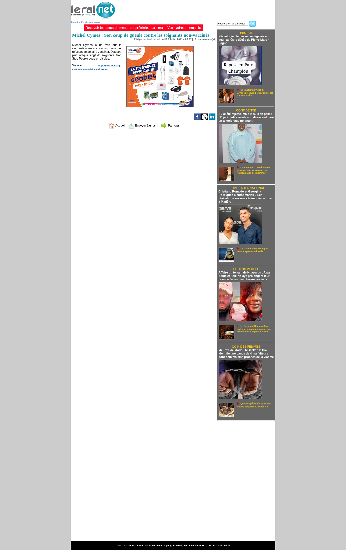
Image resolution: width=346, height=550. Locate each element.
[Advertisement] (202, 9)
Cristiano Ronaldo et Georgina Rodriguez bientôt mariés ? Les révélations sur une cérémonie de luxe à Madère (245, 196)
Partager (173, 125)
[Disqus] (143, 185)
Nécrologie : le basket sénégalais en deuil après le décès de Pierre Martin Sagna (243, 39)
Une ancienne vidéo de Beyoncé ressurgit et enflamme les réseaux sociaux (255, 92)
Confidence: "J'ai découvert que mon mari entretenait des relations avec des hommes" (253, 170)
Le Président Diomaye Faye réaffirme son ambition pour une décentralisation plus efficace (254, 329)
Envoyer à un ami (146, 125)
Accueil (74, 22)
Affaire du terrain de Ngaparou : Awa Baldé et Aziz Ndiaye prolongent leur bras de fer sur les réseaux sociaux (244, 276)
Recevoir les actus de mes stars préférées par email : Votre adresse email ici (144, 28)
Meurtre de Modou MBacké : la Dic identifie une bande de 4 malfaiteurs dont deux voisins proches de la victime (246, 353)
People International (90, 22)
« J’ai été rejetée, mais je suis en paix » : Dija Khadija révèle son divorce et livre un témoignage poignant (246, 117)
